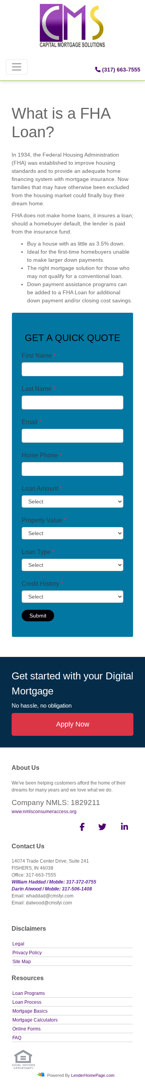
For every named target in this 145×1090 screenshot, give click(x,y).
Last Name (38, 389)
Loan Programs (28, 993)
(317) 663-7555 (120, 70)
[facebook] (80, 828)
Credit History (42, 583)
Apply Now (72, 724)
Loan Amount (42, 488)
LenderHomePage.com (92, 1075)
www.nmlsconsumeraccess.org (44, 811)
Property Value (44, 520)
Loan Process (26, 1002)
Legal (18, 944)
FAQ (16, 1038)
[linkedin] (123, 828)
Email (31, 422)
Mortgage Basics (30, 1011)
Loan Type (38, 552)
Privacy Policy (27, 952)
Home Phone (42, 455)
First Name (39, 355)
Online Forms (26, 1029)
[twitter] (101, 828)
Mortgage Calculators (35, 1020)
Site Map (21, 961)
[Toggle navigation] (16, 67)
